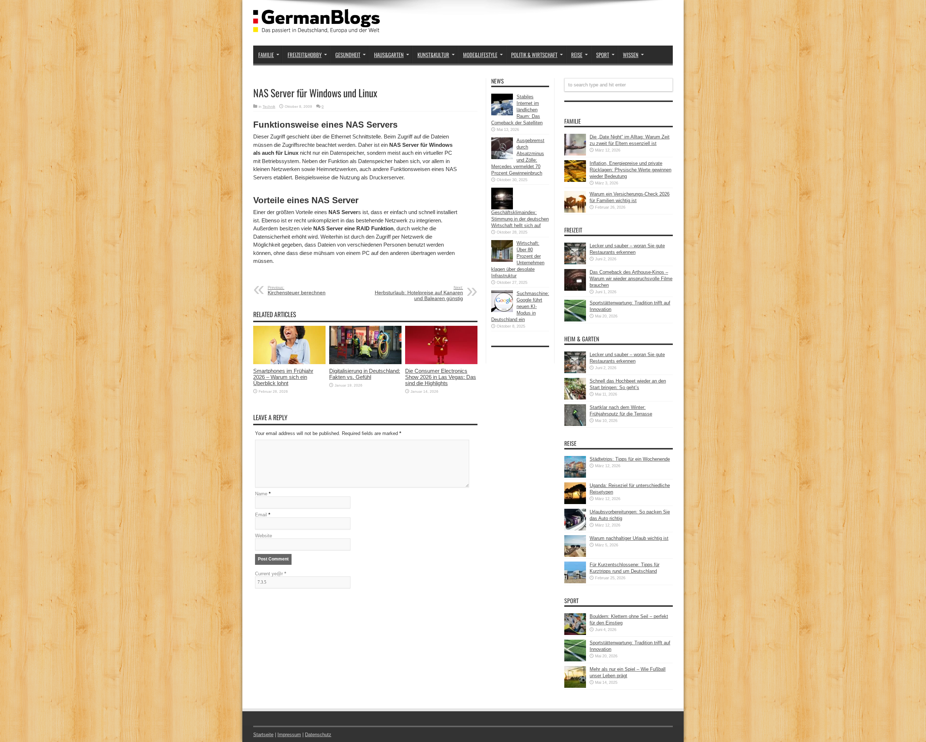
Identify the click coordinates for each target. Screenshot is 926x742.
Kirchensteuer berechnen (297, 290)
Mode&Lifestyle (480, 55)
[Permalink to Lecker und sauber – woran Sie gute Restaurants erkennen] (575, 262)
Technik (269, 106)
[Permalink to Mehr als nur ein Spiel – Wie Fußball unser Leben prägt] (575, 686)
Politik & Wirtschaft (534, 55)
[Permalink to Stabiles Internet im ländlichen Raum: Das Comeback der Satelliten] (502, 113)
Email (261, 514)
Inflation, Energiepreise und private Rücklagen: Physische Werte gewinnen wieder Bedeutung (630, 170)
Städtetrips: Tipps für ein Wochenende (630, 459)
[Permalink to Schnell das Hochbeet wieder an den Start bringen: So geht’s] (575, 398)
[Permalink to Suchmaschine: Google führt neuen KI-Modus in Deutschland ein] (502, 310)
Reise (576, 55)
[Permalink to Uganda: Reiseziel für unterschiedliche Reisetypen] (575, 502)
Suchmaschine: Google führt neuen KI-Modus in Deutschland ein (520, 306)
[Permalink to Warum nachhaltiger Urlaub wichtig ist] (575, 555)
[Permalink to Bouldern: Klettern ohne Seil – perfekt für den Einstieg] (575, 633)
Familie (266, 55)
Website (263, 535)
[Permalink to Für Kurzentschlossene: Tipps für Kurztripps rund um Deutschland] (575, 581)
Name (261, 493)
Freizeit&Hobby (305, 55)
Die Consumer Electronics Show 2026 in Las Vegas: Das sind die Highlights (440, 377)
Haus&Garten (389, 55)
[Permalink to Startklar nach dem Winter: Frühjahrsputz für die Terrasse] (575, 424)
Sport (602, 55)
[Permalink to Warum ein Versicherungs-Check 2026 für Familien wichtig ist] (575, 211)
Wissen (630, 55)
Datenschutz (318, 734)
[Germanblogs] (316, 27)
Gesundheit (347, 55)
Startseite (263, 734)
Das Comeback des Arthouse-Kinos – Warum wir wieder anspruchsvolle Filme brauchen (631, 278)
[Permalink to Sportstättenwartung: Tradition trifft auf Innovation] (575, 320)
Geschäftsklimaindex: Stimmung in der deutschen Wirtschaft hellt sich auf (520, 219)
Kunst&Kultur (433, 55)
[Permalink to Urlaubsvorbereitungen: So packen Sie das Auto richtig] (575, 529)
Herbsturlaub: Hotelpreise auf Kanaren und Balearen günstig (419, 293)
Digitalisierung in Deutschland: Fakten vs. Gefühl (364, 374)
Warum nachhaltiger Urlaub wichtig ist (629, 538)
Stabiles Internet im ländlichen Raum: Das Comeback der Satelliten (517, 109)
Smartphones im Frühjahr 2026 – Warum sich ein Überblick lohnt (283, 377)
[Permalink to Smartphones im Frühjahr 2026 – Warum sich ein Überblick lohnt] (289, 362)
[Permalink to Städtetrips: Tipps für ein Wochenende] (575, 476)
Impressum (289, 734)
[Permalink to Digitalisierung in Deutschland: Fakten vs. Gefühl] (365, 362)
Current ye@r (270, 573)
